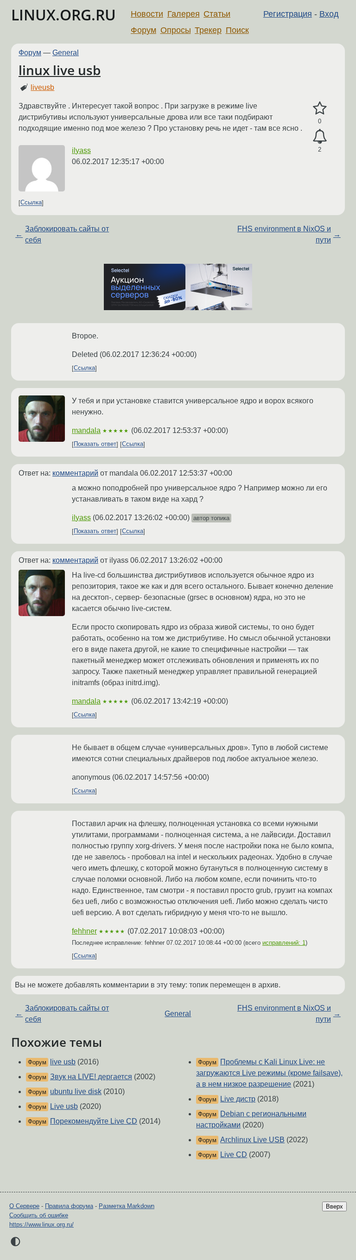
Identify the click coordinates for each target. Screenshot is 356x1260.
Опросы (175, 30)
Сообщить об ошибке (38, 1215)
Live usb (64, 1106)
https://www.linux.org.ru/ (41, 1224)
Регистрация (287, 14)
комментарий (75, 473)
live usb (63, 1062)
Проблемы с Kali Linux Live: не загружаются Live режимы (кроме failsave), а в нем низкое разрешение (269, 1073)
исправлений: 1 (283, 942)
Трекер (208, 30)
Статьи (216, 14)
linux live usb (60, 70)
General (65, 53)
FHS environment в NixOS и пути (284, 234)
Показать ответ (95, 444)
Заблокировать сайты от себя (67, 234)
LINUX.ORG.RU (63, 15)
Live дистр (237, 1099)
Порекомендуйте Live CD (93, 1121)
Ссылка (31, 202)
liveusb (42, 87)
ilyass (81, 150)
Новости (147, 14)
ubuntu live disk (76, 1091)
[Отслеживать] (319, 136)
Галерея (183, 14)
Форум (143, 30)
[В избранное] (319, 108)
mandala (86, 430)
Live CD (233, 1154)
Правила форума (69, 1206)
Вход (329, 14)
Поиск (237, 30)
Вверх (334, 1206)
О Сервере (24, 1206)
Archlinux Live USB (252, 1140)
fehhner (84, 931)
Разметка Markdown (126, 1206)
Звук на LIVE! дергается (91, 1077)
